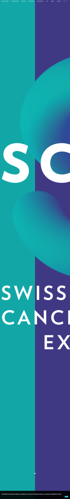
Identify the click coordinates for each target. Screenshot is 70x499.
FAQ (47, 1)
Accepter (66, 496)
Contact (59, 1)
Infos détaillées (15, 1)
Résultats (24, 1)
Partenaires (31, 1)
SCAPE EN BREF (5, 1)
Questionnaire (40, 1)
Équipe (52, 1)
